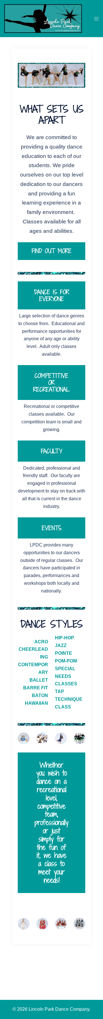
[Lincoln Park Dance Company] (43, 18)
